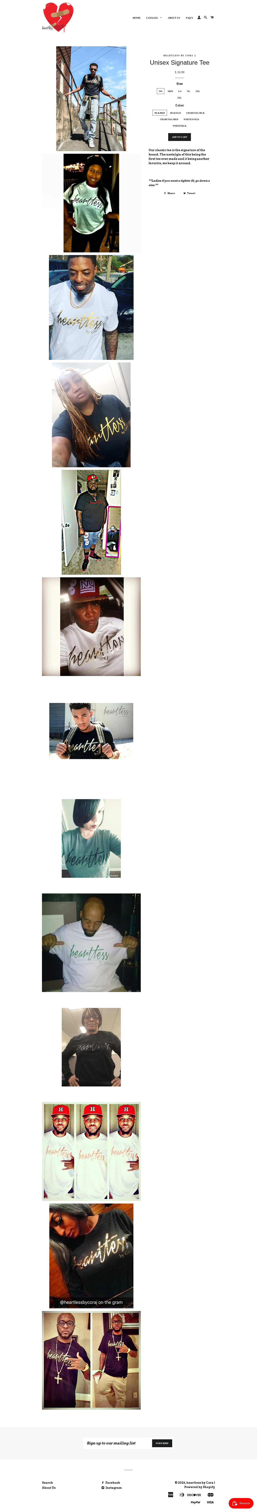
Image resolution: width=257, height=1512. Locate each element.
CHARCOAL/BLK (195, 112)
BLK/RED (160, 112)
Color (179, 105)
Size (179, 83)
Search (47, 1482)
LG (180, 91)
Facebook (112, 1482)
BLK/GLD (175, 112)
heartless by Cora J (200, 1482)
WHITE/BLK (179, 125)
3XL (179, 97)
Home (136, 18)
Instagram (113, 1487)
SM (160, 91)
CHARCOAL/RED (169, 119)
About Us (174, 18)
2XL (198, 91)
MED (170, 91)
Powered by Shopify (199, 1487)
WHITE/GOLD (191, 119)
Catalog (152, 18)
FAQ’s (189, 18)
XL (188, 91)
